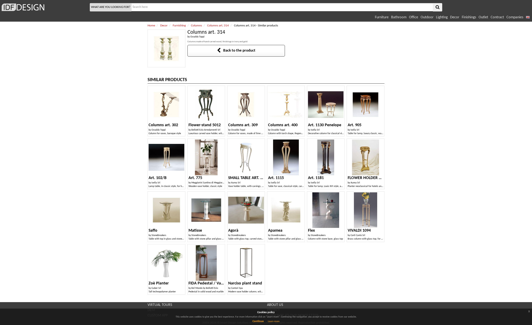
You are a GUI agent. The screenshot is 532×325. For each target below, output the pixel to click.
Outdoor (427, 17)
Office (413, 17)
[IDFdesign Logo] (44, 7)
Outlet (483, 17)
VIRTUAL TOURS (160, 305)
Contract (497, 17)
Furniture (382, 17)
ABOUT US (275, 305)
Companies (514, 17)
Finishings (469, 17)
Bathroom (398, 17)
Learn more (274, 321)
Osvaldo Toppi (197, 37)
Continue (258, 321)
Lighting (442, 17)
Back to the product (238, 51)
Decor (454, 17)
